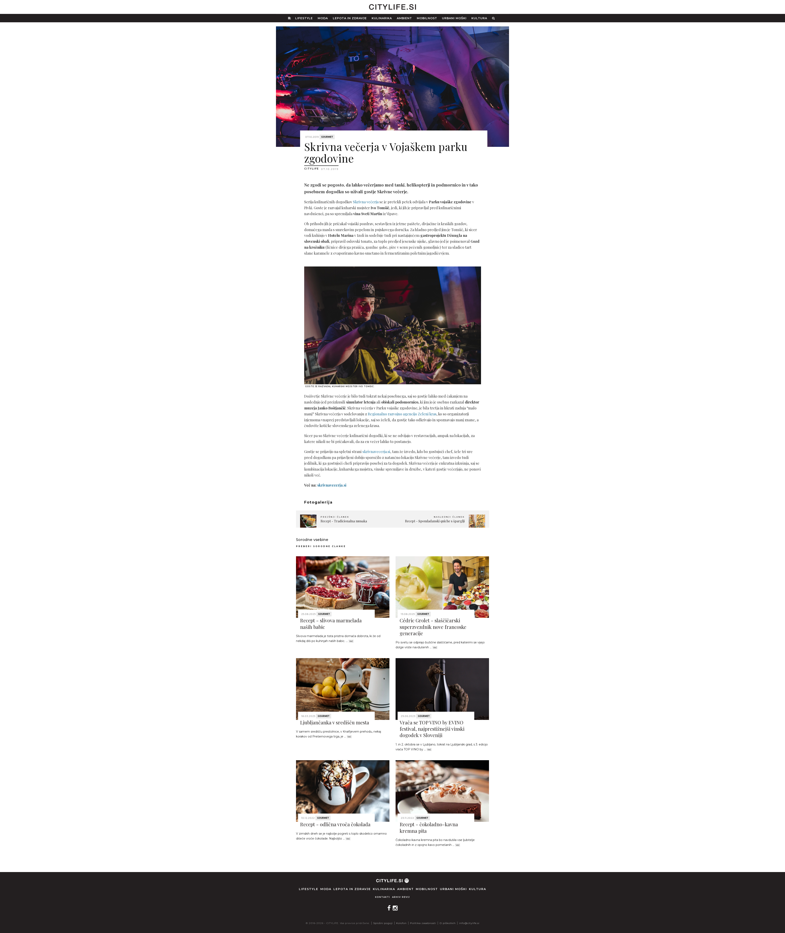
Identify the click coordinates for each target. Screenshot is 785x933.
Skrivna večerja (366, 201)
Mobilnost (427, 18)
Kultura (479, 18)
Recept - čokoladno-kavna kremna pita (429, 827)
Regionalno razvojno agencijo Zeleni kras (402, 413)
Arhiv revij (401, 897)
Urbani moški (454, 18)
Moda (323, 18)
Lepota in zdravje (350, 18)
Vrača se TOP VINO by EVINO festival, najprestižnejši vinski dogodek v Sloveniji (432, 728)
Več (351, 641)
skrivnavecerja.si (376, 451)
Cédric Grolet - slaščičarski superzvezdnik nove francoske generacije (433, 626)
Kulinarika (382, 18)
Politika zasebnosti (423, 923)
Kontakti (382, 897)
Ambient (404, 18)
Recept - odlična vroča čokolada (335, 824)
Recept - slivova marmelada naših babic (331, 623)
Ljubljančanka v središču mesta (334, 722)
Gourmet (327, 137)
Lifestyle (304, 18)
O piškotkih (448, 923)
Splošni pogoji (383, 923)
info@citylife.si (469, 923)
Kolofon (401, 923)
